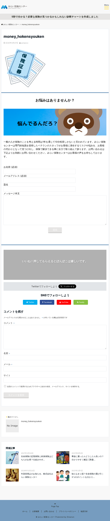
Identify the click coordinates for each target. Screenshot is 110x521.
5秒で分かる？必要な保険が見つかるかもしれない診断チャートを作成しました (55, 16)
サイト (7, 375)
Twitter (31, 302)
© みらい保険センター (45, 517)
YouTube (64, 302)
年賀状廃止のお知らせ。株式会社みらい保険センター (37, 475)
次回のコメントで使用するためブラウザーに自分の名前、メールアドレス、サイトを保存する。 (44, 386)
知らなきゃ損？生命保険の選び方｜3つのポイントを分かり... (88, 475)
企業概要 (35, 511)
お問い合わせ (49, 511)
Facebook (48, 302)
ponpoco (24, 43)
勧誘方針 (84, 511)
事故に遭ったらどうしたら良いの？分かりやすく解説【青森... (88, 458)
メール (8, 364)
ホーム (25, 511)
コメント (9, 322)
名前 (7, 353)
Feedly (81, 302)
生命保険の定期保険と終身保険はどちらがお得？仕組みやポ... (37, 458)
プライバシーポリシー (67, 511)
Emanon (70, 517)
